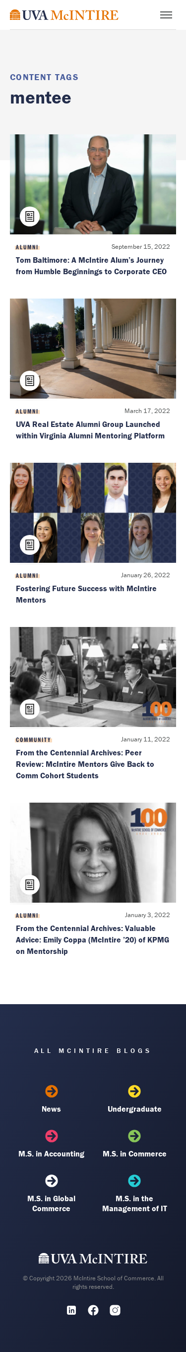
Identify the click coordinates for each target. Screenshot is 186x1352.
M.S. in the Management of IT (134, 1203)
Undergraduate (135, 1109)
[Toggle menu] (166, 15)
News (51, 1109)
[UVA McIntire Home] (93, 1261)
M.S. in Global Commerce (51, 1203)
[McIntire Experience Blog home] (64, 14)
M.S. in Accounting (51, 1153)
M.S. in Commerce (135, 1153)
